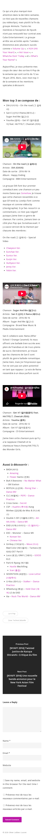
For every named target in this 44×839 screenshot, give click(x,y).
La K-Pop (11, 613)
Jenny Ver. (11, 266)
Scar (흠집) (15, 570)
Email (6, 753)
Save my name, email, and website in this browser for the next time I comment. (21, 784)
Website (7, 765)
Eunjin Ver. (11, 259)
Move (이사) (32, 544)
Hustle (13, 566)
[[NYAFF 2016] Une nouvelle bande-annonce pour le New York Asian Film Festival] (22, 679)
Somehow (26, 193)
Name (7, 740)
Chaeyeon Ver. (13, 248)
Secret (23, 503)
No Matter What (32, 480)
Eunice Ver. (11, 255)
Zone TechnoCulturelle (17, 620)
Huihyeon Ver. (13, 263)
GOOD (37, 555)
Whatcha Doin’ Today (13, 56)
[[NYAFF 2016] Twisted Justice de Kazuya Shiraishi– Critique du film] (22, 650)
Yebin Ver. (11, 270)
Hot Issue (24, 52)
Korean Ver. (16, 536)
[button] (40, 3)
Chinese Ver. (16, 540)
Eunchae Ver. (12, 251)
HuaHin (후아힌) (20, 506)
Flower (13, 476)
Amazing (14, 473)
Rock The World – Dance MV (25, 596)
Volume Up (18, 48)
